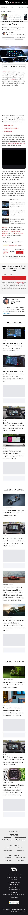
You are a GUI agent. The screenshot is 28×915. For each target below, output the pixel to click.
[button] (14, 251)
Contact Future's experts (14, 877)
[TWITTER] (12, 303)
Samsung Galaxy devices (20, 837)
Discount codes (20, 860)
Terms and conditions (14, 882)
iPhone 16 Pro (7, 837)
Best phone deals (7, 857)
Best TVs (20, 847)
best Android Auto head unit (16, 143)
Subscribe (17, 2)
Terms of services (20, 282)
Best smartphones (8, 850)
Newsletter (22, 66)
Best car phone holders (11, 128)
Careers (14, 892)
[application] (14, 156)
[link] (6, 251)
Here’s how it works (19, 39)
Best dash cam (8, 125)
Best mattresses (20, 850)
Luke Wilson (11, 33)
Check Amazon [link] (19, 253)
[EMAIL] (15, 303)
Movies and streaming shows (7, 840)
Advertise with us (14, 889)
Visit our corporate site (20, 909)
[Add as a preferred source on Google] (14, 902)
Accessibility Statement (14, 875)
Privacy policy (14, 884)
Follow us (15, 66)
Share (6, 66)
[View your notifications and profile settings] (10, 2)
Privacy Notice (21, 283)
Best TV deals (7, 860)
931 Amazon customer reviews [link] (15, 245)
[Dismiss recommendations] (26, 12)
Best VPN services (20, 839)
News (24, 34)
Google (4, 227)
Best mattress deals (20, 857)
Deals (12, 7)
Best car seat (8, 131)
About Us (14, 880)
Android (12, 79)
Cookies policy (14, 887)
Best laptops (7, 847)
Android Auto (6, 71)
